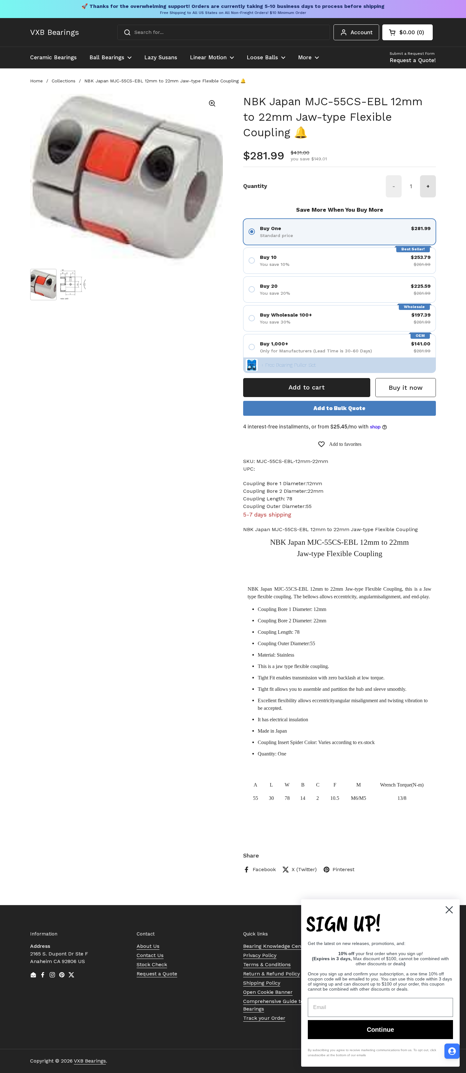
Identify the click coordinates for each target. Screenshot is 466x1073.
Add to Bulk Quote (340, 408)
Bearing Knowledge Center (275, 946)
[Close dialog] (449, 910)
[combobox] (223, 32)
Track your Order (264, 1018)
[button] (407, 32)
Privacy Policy (259, 955)
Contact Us (150, 955)
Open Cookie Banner (268, 992)
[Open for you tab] (452, 1051)
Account (361, 32)
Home (36, 80)
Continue (380, 1029)
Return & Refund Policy (271, 974)
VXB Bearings (54, 32)
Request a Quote (157, 974)
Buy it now (406, 387)
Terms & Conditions (267, 964)
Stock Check (152, 964)
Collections (63, 80)
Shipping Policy (261, 983)
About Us (148, 946)
